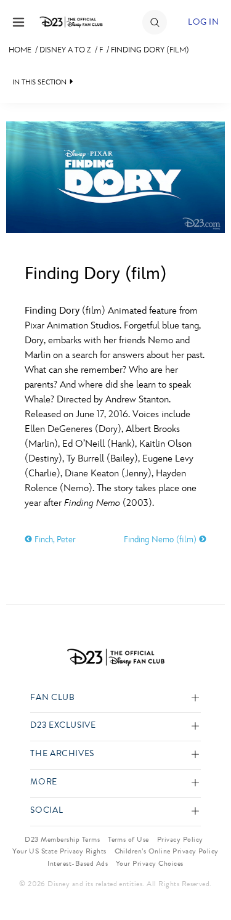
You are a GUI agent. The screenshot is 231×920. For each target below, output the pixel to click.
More (43, 782)
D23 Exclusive (62, 725)
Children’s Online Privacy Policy (167, 851)
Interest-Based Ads (77, 863)
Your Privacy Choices (150, 863)
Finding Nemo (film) (161, 539)
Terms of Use (128, 839)
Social (46, 810)
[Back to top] (207, 878)
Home (20, 50)
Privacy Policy (180, 839)
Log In (203, 21)
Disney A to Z (65, 50)
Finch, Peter (54, 539)
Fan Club (52, 698)
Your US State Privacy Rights (59, 851)
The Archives (62, 754)
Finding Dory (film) (150, 50)
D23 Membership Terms (62, 839)
